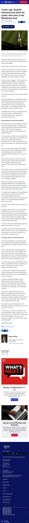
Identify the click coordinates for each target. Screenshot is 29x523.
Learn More (14, 399)
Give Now (24, 2)
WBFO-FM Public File (7, 511)
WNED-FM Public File (7, 509)
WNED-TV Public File (7, 508)
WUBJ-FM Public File (7, 513)
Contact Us (5, 479)
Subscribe (14, 435)
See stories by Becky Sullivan (16, 343)
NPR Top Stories (9, 326)
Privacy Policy (5, 482)
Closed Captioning (6, 496)
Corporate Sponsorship (8, 493)
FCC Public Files (6, 502)
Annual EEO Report (7, 499)
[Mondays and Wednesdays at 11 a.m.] (14, 371)
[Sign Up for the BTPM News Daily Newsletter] (14, 412)
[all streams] (27, 521)
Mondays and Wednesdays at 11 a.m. (14, 389)
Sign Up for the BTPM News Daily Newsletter (14, 424)
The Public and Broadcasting (9, 514)
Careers (4, 490)
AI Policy (4, 488)
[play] (2, 521)
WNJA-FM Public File (7, 510)
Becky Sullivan (9, 21)
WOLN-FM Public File (7, 512)
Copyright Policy (6, 485)
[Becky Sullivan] (4, 338)
